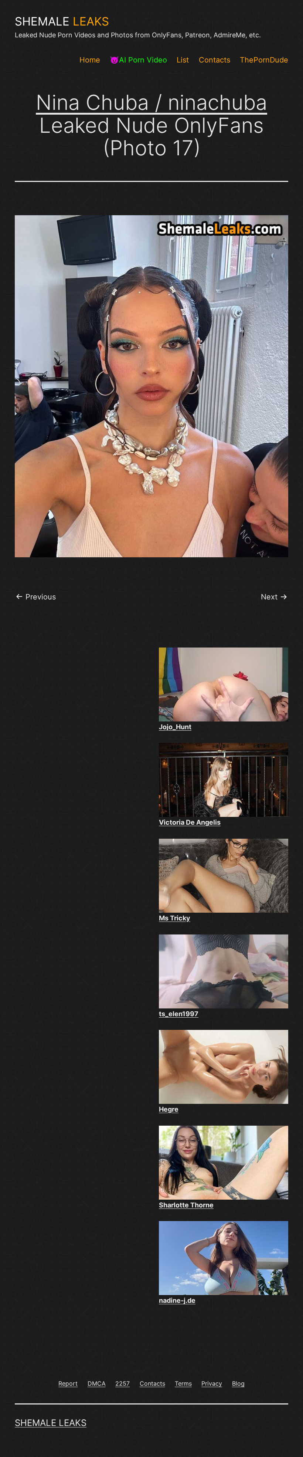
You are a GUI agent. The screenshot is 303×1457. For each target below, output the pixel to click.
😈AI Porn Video (138, 59)
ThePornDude (264, 59)
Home (89, 59)
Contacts (214, 59)
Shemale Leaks (50, 1422)
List (183, 59)
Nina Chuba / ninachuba (151, 102)
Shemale (62, 21)
